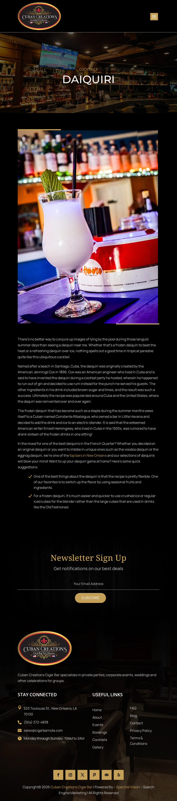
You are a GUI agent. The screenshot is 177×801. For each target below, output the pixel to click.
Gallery (97, 747)
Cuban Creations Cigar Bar (71, 787)
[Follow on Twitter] (82, 775)
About (97, 717)
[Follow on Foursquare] (95, 775)
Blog (133, 715)
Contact (136, 723)
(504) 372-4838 (36, 722)
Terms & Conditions (138, 741)
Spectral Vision (128, 787)
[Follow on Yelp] (119, 775)
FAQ (133, 708)
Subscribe (90, 597)
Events (97, 724)
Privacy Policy (141, 730)
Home (97, 709)
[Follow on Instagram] (70, 775)
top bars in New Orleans (88, 455)
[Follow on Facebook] (58, 775)
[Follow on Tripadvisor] (107, 775)
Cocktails (99, 739)
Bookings (99, 732)
